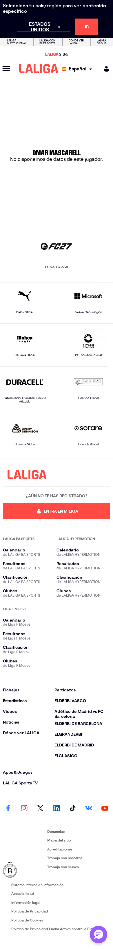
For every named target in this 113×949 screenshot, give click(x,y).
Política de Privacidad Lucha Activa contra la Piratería (56, 929)
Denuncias (56, 831)
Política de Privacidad (29, 911)
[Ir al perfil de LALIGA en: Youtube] (105, 808)
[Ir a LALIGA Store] (56, 54)
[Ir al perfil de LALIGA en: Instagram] (24, 808)
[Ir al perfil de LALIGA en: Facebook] (8, 808)
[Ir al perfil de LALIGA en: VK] (88, 808)
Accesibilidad (22, 893)
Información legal (25, 902)
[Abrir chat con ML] (98, 934)
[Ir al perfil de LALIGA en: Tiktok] (73, 808)
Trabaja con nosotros (64, 858)
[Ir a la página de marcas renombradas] (24, 870)
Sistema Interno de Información (37, 885)
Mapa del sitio (59, 840)
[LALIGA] (38, 68)
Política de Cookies (27, 920)
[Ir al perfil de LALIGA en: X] (40, 808)
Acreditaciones (59, 849)
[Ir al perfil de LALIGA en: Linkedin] (56, 808)
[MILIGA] (105, 69)
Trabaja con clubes (63, 867)
